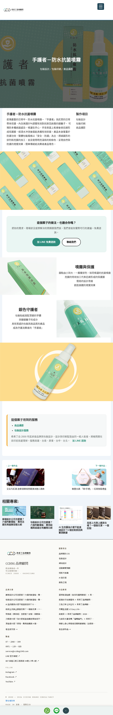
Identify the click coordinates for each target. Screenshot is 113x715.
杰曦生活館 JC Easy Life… (70, 609)
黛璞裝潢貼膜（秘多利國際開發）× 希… (76, 594)
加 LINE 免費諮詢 (46, 242)
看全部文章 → (12, 629)
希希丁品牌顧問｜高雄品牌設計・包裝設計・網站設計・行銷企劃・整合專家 (20, 10)
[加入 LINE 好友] (56, 711)
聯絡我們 (71, 242)
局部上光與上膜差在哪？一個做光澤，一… (24, 609)
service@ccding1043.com (17, 651)
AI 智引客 (63, 577)
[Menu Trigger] (100, 6)
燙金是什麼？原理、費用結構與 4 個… (22, 623)
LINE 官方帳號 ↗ (13, 656)
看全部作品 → (65, 629)
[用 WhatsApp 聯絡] (47, 711)
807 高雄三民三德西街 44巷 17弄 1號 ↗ (22, 660)
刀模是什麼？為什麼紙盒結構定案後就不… (24, 618)
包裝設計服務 (21, 430)
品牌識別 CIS (64, 553)
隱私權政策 (10, 701)
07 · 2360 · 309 (13, 641)
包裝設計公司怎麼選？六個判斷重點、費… (24, 599)
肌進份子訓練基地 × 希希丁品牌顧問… (75, 599)
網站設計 (63, 563)
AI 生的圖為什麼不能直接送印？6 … (21, 604)
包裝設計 (63, 558)
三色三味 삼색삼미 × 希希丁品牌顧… (74, 604)
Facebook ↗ (11, 676)
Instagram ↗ (11, 672)
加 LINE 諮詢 (79, 440)
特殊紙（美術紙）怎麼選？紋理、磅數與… (24, 614)
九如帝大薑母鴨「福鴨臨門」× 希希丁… (76, 618)
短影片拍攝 (63, 572)
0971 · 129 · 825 (13, 646)
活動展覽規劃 (64, 568)
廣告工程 (63, 582)
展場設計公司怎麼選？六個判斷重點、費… (24, 594)
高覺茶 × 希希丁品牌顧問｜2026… (74, 614)
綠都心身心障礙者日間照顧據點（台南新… (77, 623)
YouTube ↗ (10, 681)
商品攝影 (19, 425)
